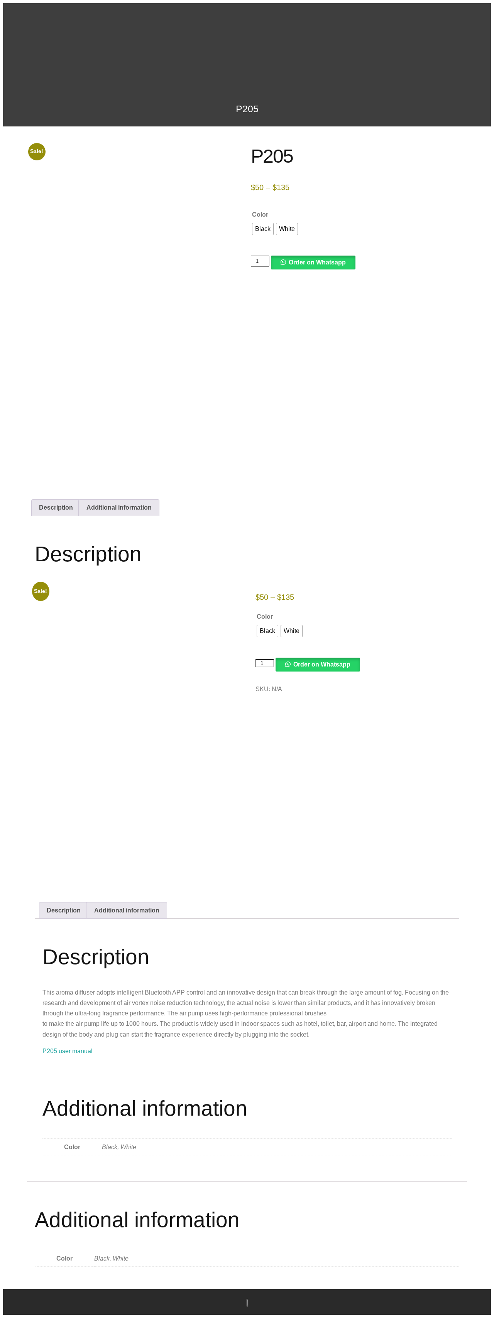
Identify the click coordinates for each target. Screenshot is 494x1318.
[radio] (262, 229)
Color (260, 214)
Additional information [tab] (119, 507)
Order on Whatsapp (317, 262)
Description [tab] (56, 507)
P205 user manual (67, 1051)
